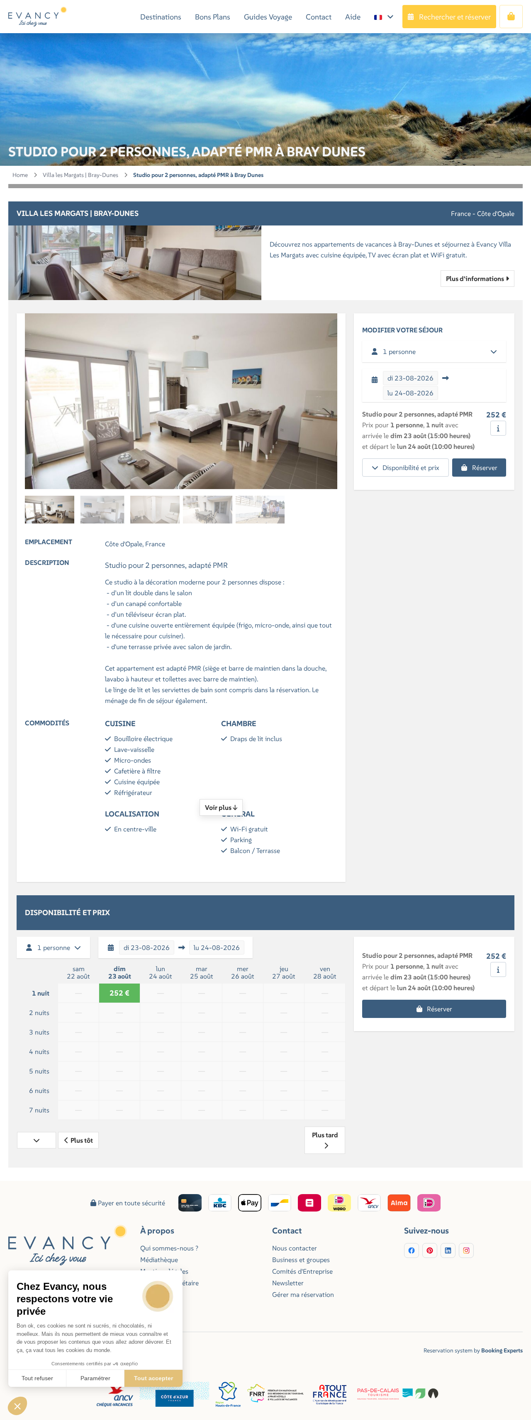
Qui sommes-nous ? (169, 1248)
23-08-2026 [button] (410, 378)
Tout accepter (153, 1378)
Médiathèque (159, 1259)
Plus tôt (82, 1140)
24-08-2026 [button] (410, 393)
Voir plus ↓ (221, 807)
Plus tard (325, 1135)
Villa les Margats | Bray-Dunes (80, 175)
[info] (498, 428)
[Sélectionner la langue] (384, 16)
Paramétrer (95, 1378)
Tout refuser (37, 1378)
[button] (17, 1406)
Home (20, 175)
